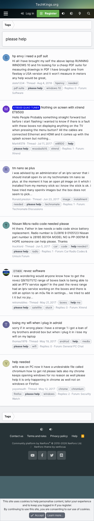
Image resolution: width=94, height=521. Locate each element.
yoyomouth (19, 388)
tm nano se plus (23, 168)
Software (17, 93)
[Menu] (5, 13)
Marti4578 (18, 143)
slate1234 (18, 83)
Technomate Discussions (27, 209)
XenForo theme (42, 446)
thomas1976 (19, 341)
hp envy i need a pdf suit (30, 56)
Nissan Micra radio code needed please (40, 223)
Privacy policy (59, 436)
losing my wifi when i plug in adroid (37, 323)
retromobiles (19, 302)
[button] (71, 13)
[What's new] (79, 13)
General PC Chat (73, 346)
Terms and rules (36, 436)
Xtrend (16, 153)
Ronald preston (21, 199)
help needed (21, 362)
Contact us (16, 436)
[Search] (88, 13)
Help (74, 436)
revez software (29, 271)
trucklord (17, 246)
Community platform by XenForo (47, 443)
